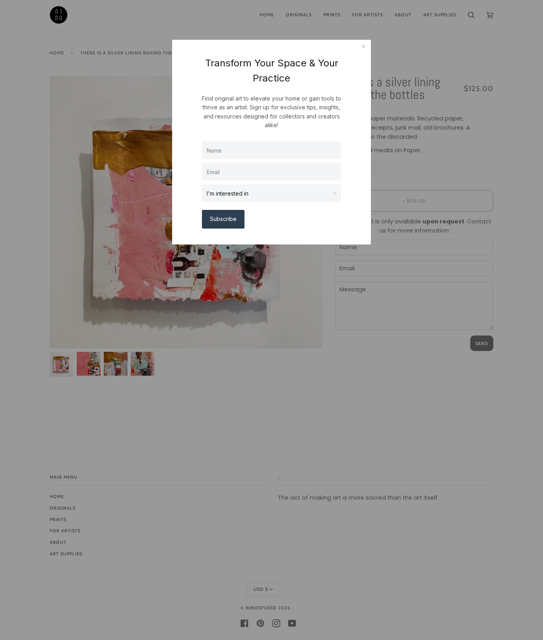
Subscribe (223, 218)
